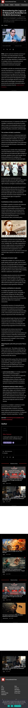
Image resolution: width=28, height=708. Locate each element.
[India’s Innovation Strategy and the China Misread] (14, 544)
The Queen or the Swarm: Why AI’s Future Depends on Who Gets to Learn (12, 615)
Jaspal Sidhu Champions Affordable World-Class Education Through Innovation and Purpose (12, 480)
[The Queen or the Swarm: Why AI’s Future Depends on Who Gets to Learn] (14, 608)
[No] (26, 703)
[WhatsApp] (13, 49)
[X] (7, 49)
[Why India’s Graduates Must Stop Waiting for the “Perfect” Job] (14, 492)
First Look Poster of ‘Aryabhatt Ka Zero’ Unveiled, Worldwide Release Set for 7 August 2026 (13, 571)
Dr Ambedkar (5, 453)
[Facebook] (3, 49)
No (12, 706)
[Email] (13, 443)
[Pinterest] (10, 49)
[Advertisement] (14, 105)
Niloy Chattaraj (7, 434)
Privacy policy (18, 706)
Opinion (6, 25)
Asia (2, 25)
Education (5, 618)
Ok (8, 706)
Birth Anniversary (8, 451)
